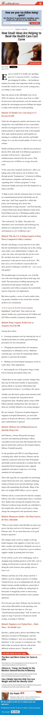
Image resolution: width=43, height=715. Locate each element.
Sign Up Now (35, 23)
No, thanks (15, 712)
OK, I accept (6, 712)
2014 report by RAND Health (14, 307)
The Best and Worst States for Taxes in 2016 (19, 658)
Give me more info (34, 708)
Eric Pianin (5, 67)
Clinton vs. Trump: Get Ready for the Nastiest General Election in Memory (18, 669)
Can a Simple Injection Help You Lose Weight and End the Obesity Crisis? (18, 680)
